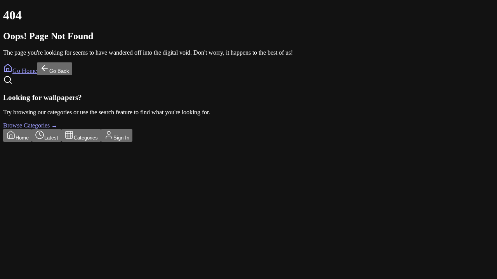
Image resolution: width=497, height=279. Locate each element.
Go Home (24, 70)
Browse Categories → (30, 125)
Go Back (59, 71)
